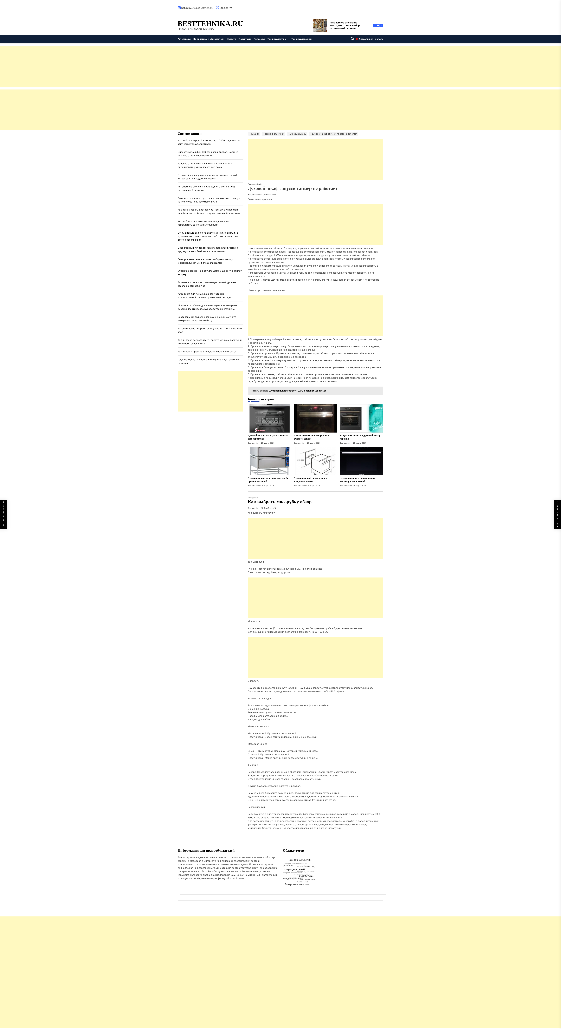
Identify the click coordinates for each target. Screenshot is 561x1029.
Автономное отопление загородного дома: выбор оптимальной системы (207, 188)
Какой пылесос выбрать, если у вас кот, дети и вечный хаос (210, 330)
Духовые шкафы (255, 184)
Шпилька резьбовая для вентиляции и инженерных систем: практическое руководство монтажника (207, 307)
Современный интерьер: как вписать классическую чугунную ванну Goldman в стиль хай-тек (208, 249)
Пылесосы (259, 39)
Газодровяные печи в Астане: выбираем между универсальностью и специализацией (205, 261)
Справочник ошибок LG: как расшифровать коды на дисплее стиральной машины (208, 154)
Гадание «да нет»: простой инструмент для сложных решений (208, 361)
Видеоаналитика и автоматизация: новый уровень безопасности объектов (207, 284)
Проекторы (245, 39)
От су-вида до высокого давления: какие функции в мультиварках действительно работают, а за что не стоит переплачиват (208, 236)
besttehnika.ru (210, 23)
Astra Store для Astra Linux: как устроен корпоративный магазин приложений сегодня (204, 295)
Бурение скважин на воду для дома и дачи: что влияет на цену (210, 272)
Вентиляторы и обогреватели (208, 39)
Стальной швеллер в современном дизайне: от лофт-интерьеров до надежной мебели (209, 177)
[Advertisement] (87, 66)
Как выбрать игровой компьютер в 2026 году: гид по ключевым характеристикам (209, 142)
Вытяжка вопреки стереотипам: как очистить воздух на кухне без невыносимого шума (209, 200)
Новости (231, 39)
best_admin (253, 194)
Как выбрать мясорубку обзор (280, 501)
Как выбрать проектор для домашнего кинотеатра (207, 351)
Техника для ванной (301, 39)
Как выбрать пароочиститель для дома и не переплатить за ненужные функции (203, 223)
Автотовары (184, 39)
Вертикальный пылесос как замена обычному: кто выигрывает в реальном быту (207, 318)
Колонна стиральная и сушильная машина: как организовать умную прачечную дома (205, 165)
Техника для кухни (276, 39)
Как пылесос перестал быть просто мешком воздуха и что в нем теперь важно (210, 342)
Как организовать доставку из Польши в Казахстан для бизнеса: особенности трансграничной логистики (209, 211)
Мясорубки (253, 497)
